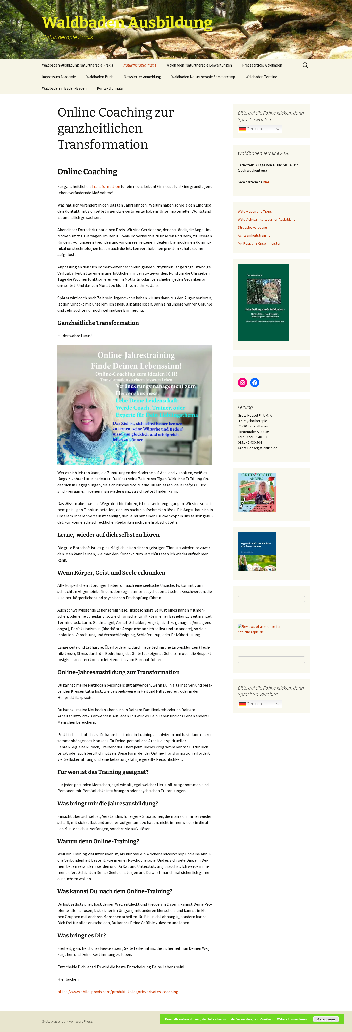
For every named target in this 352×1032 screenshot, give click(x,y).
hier (266, 182)
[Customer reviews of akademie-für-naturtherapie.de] (271, 629)
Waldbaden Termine (261, 76)
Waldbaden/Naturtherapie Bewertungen (199, 65)
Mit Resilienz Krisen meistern (260, 243)
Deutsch (254, 129)
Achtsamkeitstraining (254, 235)
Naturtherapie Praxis (139, 65)
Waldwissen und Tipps (255, 211)
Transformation (106, 186)
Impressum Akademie (59, 76)
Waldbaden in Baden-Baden (64, 88)
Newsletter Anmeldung (142, 76)
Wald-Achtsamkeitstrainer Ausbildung (267, 219)
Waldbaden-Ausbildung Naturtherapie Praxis (77, 65)
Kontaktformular (110, 88)
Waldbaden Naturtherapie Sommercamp (203, 76)
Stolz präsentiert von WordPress (67, 1021)
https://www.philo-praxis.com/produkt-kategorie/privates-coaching (117, 991)
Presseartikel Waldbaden (262, 65)
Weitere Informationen (292, 1019)
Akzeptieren (326, 1019)
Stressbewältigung (252, 227)
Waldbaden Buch (99, 76)
